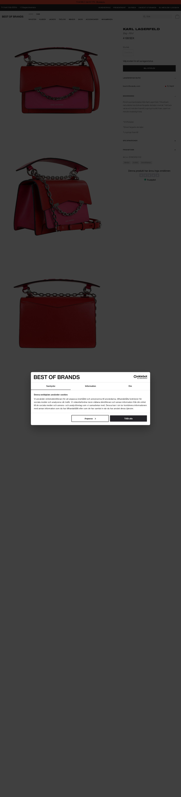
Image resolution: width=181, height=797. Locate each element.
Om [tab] (130, 386)
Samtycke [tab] (50, 386)
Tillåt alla (128, 418)
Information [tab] (90, 386)
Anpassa (89, 418)
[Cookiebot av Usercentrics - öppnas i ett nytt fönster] (135, 377)
